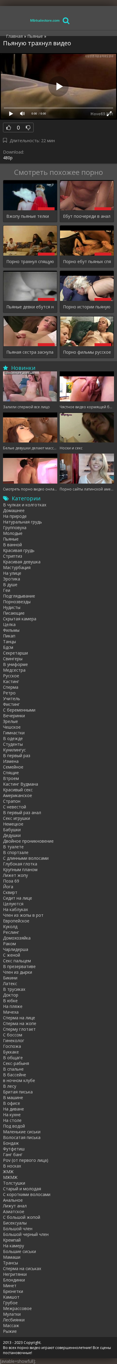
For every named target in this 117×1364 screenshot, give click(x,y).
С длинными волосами (26, 858)
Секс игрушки (16, 818)
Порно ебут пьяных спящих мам (87, 261)
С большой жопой (21, 1217)
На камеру (13, 1246)
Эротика (11, 579)
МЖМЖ (10, 1177)
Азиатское (13, 1211)
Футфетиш (14, 1149)
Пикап (9, 636)
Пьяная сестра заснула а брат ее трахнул (30, 352)
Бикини (10, 978)
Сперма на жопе (19, 1023)
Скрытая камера (19, 619)
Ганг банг (12, 1154)
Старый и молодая (22, 1189)
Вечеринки (14, 715)
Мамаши (11, 1257)
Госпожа (12, 1046)
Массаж (11, 1325)
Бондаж (11, 1143)
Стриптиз (12, 556)
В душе (10, 584)
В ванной (12, 544)
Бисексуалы (15, 1223)
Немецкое (13, 824)
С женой (11, 955)
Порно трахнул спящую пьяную (30, 261)
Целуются (13, 904)
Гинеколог (13, 1040)
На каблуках (15, 909)
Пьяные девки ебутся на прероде (30, 307)
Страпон (11, 801)
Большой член (17, 1228)
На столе (12, 1120)
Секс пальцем (17, 961)
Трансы (10, 1263)
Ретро (9, 693)
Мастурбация (17, 567)
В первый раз (16, 755)
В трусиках (14, 989)
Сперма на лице (19, 1018)
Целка (9, 624)
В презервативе (19, 966)
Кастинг (11, 681)
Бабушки (12, 829)
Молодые (12, 533)
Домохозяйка (17, 938)
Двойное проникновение (28, 841)
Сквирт (10, 892)
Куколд (10, 926)
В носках (12, 1166)
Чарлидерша (15, 949)
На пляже (12, 1006)
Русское (11, 676)
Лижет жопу (15, 875)
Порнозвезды (17, 601)
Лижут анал (15, 1206)
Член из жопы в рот (23, 915)
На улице (12, 573)
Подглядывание (19, 596)
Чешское (12, 727)
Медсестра (14, 670)
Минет (9, 1285)
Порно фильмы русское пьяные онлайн (87, 352)
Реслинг (11, 932)
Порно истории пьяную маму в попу (87, 307)
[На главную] (45, 20)
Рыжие (10, 1331)
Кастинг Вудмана (20, 784)
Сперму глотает (19, 1029)
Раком (9, 943)
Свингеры (12, 658)
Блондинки (14, 1280)
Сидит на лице (17, 898)
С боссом (12, 1035)
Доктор (10, 995)
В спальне (13, 1069)
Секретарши (15, 653)
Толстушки (14, 1183)
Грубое (10, 1303)
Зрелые (10, 721)
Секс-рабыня (16, 1063)
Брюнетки (13, 1291)
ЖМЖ (8, 1171)
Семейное (13, 767)
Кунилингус (14, 750)
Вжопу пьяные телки (27, 216)
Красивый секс (18, 790)
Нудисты (11, 607)
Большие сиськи (19, 1251)
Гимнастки (14, 733)
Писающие (14, 613)
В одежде (13, 738)
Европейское (16, 921)
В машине (13, 1097)
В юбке (10, 1000)
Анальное (13, 1200)
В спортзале (15, 852)
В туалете (13, 847)
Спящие (11, 772)
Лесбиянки (14, 1320)
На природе (15, 516)
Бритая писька (18, 1092)
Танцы (9, 641)
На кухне (12, 1114)
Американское (17, 795)
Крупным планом (20, 869)
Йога (8, 886)
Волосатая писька (21, 1137)
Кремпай (12, 1240)
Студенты (13, 744)
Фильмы (11, 630)
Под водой (14, 1126)
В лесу (9, 1086)
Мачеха (11, 1012)
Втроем (11, 778)
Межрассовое (17, 1308)
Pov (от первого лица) (25, 1160)
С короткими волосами (26, 1194)
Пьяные (11, 539)
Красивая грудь (18, 550)
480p (8, 157)
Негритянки (15, 1274)
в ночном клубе (19, 1080)
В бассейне (14, 1075)
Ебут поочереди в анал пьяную (87, 216)
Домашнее (14, 510)
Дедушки (12, 835)
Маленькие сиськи (21, 1132)
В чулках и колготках (24, 505)
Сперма (10, 687)
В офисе (11, 1103)
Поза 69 (11, 881)
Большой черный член (26, 1234)
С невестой (14, 807)
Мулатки (12, 1314)
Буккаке (11, 1052)
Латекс (10, 983)
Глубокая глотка (20, 864)
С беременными (19, 710)
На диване (13, 1109)
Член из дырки (17, 972)
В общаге (13, 1057)
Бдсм (8, 647)
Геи (6, 590)
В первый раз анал (22, 812)
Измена (11, 761)
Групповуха (14, 527)
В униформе (15, 664)
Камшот (11, 1297)
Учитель (11, 698)
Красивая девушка (21, 562)
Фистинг (11, 704)
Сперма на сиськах (22, 1268)
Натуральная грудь (22, 522)
